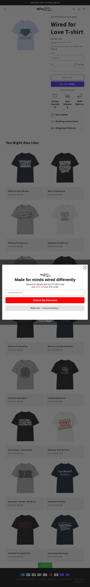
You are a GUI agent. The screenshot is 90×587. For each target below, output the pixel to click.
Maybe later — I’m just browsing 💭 (44, 308)
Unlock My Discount (45, 300)
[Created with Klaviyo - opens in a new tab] (45, 321)
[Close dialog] (85, 267)
